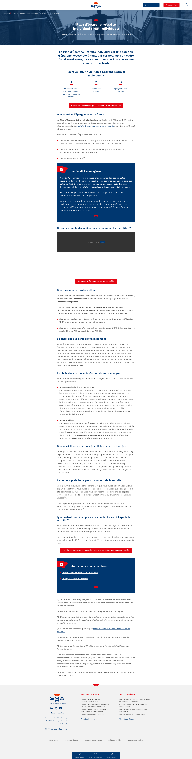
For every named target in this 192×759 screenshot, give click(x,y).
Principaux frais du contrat (75, 578)
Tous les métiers (126, 719)
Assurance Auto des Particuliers (92, 714)
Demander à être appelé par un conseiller (96, 281)
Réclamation (53, 740)
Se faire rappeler (111, 757)
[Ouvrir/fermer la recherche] (187, 5)
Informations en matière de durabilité (80, 572)
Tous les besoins (87, 719)
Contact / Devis (79, 757)
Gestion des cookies (135, 740)
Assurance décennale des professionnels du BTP (90, 700)
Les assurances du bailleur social (132, 714)
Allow (102, 242)
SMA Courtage (62, 718)
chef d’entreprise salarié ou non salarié (95, 126)
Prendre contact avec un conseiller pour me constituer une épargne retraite (96, 550)
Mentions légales (71, 740)
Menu (6, 5)
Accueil (7, 13)
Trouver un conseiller (95, 757)
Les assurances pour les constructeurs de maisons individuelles (134, 700)
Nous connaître (57, 713)
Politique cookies (114, 740)
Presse (68, 724)
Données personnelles (93, 740)
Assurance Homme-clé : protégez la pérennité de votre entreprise (94, 710)
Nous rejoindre (58, 724)
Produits (15, 13)
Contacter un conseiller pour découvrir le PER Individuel (96, 105)
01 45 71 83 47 (152, 5)
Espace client (172, 5)
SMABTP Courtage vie (54, 721)
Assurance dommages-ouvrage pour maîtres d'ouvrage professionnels (94, 705)
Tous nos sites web (57, 729)
